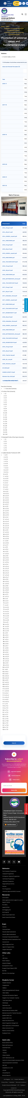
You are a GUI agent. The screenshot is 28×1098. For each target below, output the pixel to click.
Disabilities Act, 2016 (7, 1068)
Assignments (5, 985)
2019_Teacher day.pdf (8, 355)
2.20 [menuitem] (6, 434)
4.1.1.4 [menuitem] (6, 461)
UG (6, 20)
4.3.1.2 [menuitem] (6, 549)
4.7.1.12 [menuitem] (6, 725)
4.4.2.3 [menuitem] (7, 609)
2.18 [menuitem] (6, 430)
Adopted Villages (6, 963)
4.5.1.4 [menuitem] (6, 639)
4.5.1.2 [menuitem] (6, 635)
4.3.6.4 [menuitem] (7, 592)
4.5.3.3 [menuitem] (7, 667)
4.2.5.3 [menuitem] (7, 534)
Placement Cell (6, 1005)
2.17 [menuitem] (6, 428)
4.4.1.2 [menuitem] (6, 601)
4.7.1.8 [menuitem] (6, 716)
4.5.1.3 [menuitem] (6, 637)
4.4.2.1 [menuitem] (6, 605)
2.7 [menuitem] (6, 406)
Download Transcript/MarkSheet (10, 937)
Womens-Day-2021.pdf (8, 376)
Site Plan (4, 970)
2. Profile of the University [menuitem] (8, 391)
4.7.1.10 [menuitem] (6, 721)
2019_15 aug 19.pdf (7, 346)
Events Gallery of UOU (9, 57)
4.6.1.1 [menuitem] (6, 669)
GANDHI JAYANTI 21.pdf (8, 372)
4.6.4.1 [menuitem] (6, 693)
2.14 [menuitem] (6, 421)
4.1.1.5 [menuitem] (6, 463)
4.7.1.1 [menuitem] (6, 704)
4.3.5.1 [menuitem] (6, 579)
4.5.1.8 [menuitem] (6, 648)
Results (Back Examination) (9, 934)
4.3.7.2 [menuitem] (7, 596)
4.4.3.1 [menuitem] (6, 622)
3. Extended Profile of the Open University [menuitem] (12, 437)
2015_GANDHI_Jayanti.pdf (9, 253)
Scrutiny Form (5, 942)
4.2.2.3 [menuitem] (7, 495)
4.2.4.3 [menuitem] (7, 521)
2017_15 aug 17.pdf (7, 287)
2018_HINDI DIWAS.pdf (8, 330)
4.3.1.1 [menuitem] (6, 547)
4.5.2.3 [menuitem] (7, 656)
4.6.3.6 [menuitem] (7, 691)
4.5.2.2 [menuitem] (7, 654)
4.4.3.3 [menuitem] (7, 626)
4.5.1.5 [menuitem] (6, 641)
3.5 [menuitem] (6, 448)
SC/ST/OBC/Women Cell (8, 1057)
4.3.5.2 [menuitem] (7, 581)
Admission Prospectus (8, 881)
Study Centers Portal (7, 1042)
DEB (8, 20)
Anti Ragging (7, 1079)
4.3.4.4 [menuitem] (7, 571)
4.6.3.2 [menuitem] (7, 682)
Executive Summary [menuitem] (6, 386)
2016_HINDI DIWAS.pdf (8, 274)
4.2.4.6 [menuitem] (7, 528)
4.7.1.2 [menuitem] (6, 706)
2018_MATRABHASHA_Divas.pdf (11, 334)
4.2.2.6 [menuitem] (7, 502)
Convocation (5, 897)
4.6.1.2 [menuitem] (6, 671)
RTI (3, 955)
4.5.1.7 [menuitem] (6, 646)
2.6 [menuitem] (6, 404)
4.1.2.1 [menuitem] (6, 465)
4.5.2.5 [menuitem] (7, 661)
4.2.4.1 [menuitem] (6, 517)
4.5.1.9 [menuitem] (6, 650)
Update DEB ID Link (6, 1015)
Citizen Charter (6, 1055)
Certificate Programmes (8, 879)
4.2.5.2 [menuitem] (7, 532)
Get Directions (11, 824)
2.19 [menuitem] (6, 432)
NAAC (7, 26)
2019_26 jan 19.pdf (7, 351)
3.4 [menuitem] (6, 446)
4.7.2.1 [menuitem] (6, 727)
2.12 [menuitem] (6, 417)
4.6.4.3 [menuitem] (7, 697)
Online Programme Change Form (10, 1023)
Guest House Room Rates (8, 917)
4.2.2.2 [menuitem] (7, 493)
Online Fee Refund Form (8, 1020)
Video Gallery (5, 993)
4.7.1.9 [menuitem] (6, 719)
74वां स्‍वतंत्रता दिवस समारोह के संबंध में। (10, 380)
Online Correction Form (8, 1028)
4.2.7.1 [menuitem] (6, 545)
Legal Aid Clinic (6, 907)
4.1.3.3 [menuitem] (6, 478)
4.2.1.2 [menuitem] (6, 489)
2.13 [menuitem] (6, 419)
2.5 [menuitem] (6, 402)
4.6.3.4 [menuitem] (7, 686)
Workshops (5, 1003)
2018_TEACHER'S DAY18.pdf (10, 338)
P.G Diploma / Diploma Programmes (11, 876)
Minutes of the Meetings (8, 973)
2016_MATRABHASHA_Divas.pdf (11, 279)
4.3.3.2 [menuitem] (7, 558)
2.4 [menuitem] (6, 400)
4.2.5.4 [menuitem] (7, 536)
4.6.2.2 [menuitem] (7, 676)
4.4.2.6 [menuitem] (7, 616)
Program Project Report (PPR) (9, 968)
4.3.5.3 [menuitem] (7, 583)
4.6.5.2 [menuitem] (7, 701)
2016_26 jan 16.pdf (7, 270)
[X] (14, 862)
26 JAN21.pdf (5, 368)
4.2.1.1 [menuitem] (6, 487)
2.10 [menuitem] (6, 413)
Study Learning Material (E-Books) (10, 990)
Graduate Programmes (8, 873)
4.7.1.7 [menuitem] (6, 714)
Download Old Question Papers (10, 995)
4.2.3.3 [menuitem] (7, 511)
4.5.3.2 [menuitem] (7, 665)
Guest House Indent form (8, 914)
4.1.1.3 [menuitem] (6, 459)
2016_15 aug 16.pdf (7, 266)
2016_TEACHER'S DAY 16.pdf (10, 283)
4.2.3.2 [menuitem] (7, 508)
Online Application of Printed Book (10, 1025)
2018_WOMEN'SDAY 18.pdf (9, 342)
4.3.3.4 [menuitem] (7, 562)
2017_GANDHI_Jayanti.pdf (9, 300)
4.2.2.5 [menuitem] (7, 500)
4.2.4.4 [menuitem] (7, 523)
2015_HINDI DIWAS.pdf (8, 257)
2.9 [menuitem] (6, 411)
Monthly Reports (6, 1075)
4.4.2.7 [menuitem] (7, 618)
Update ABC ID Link (7, 1018)
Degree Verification (7, 949)
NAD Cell (4, 1065)
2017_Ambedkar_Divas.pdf (9, 296)
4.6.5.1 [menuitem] (6, 699)
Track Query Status (7, 1000)
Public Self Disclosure (7, 1045)
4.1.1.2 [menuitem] (6, 457)
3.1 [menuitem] (5, 439)
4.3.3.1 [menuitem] (6, 556)
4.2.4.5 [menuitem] (7, 526)
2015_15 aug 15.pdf (7, 245)
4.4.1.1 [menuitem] (6, 598)
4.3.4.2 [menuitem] (7, 566)
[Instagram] (9, 862)
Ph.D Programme (6, 889)
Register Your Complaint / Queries (10, 998)
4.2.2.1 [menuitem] (6, 491)
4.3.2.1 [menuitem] (6, 551)
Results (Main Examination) (9, 932)
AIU (12, 20)
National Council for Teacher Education (12, 1013)
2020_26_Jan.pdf (7, 359)
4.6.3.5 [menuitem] (7, 689)
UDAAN (4, 1070)
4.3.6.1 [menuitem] (6, 586)
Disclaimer (11, 1082)
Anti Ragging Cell (6, 909)
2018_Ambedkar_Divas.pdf (9, 321)
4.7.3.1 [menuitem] (6, 729)
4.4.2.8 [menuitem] (7, 620)
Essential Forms (6, 1047)
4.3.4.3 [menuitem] (7, 568)
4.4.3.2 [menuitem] (7, 624)
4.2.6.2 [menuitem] (7, 543)
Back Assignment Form (8, 944)
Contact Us (13, 1088)
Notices (4, 886)
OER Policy (5, 958)
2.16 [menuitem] (6, 426)
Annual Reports (6, 1072)
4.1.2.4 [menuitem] (6, 472)
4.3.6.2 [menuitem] (7, 588)
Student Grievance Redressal (9, 1085)
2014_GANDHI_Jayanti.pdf (9, 236)
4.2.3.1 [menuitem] (6, 506)
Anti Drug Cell (5, 912)
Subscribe (14, 790)
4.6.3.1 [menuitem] (6, 680)
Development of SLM (7, 965)
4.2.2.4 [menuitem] (7, 498)
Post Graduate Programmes (9, 871)
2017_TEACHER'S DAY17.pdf (10, 308)
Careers (4, 1050)
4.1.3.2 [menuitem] (6, 476)
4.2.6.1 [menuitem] (6, 541)
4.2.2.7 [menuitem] (7, 504)
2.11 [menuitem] (6, 415)
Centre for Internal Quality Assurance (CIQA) (13, 1060)
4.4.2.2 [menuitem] (7, 607)
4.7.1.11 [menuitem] (6, 723)
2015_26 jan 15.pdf (7, 249)
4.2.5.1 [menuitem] (6, 530)
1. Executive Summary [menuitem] (11, 388)
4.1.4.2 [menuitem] (6, 485)
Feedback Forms (6, 1033)
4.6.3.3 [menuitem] (7, 684)
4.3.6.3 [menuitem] (7, 590)
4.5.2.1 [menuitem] (6, 652)
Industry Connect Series (8, 1030)
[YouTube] (19, 862)
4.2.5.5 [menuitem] (7, 538)
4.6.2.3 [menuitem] (7, 678)
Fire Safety (4, 904)
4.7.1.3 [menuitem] (6, 708)
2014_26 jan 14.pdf (7, 232)
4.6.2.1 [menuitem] (6, 673)
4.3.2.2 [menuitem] (7, 553)
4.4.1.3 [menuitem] (6, 603)
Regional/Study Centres (8, 883)
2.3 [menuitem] (6, 398)
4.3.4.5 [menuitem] (7, 573)
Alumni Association (7, 1008)
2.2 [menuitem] (6, 396)
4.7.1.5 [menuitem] (6, 712)
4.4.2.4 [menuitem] (7, 611)
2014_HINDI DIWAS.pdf (8, 240)
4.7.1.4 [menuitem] (6, 710)
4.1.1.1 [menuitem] (6, 455)
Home (2, 26)
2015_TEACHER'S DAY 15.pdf (10, 262)
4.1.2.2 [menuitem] (6, 468)
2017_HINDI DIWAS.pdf (8, 304)
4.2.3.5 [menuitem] (7, 515)
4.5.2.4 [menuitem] (7, 659)
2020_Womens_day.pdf (8, 363)
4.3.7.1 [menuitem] (6, 594)
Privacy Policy (4, 1082)
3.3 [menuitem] (6, 443)
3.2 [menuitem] (6, 441)
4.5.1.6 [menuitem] (6, 643)
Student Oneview (6, 982)
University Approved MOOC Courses (11, 891)
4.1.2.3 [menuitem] (6, 470)
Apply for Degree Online (8, 947)
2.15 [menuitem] (6, 423)
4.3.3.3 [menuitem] (7, 560)
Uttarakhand (4, 20)
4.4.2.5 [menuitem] (7, 613)
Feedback (22, 1085)
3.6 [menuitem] (6, 450)
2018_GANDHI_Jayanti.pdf (9, 325)
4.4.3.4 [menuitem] (7, 629)
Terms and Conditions (21, 1082)
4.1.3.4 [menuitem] (6, 481)
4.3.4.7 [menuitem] (7, 577)
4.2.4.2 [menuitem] (7, 519)
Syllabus (4, 988)
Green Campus (6, 960)
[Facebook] (4, 862)
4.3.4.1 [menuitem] (6, 564)
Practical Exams (6, 929)
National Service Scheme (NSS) (9, 1010)
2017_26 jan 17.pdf (7, 291)
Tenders (4, 1052)
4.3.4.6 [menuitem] (7, 575)
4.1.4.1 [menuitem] (6, 483)
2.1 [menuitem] (5, 393)
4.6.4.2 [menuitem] (7, 695)
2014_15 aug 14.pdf (7, 228)
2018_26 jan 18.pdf (7, 317)
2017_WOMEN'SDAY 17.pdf (9, 313)
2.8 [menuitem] (6, 408)
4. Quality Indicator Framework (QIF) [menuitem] (10, 453)
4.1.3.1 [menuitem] (6, 474)
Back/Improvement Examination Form (11, 939)
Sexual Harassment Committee (10, 1062)
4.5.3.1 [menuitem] (6, 663)
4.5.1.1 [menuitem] (6, 633)
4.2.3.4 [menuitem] (7, 513)
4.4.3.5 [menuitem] (7, 631)
